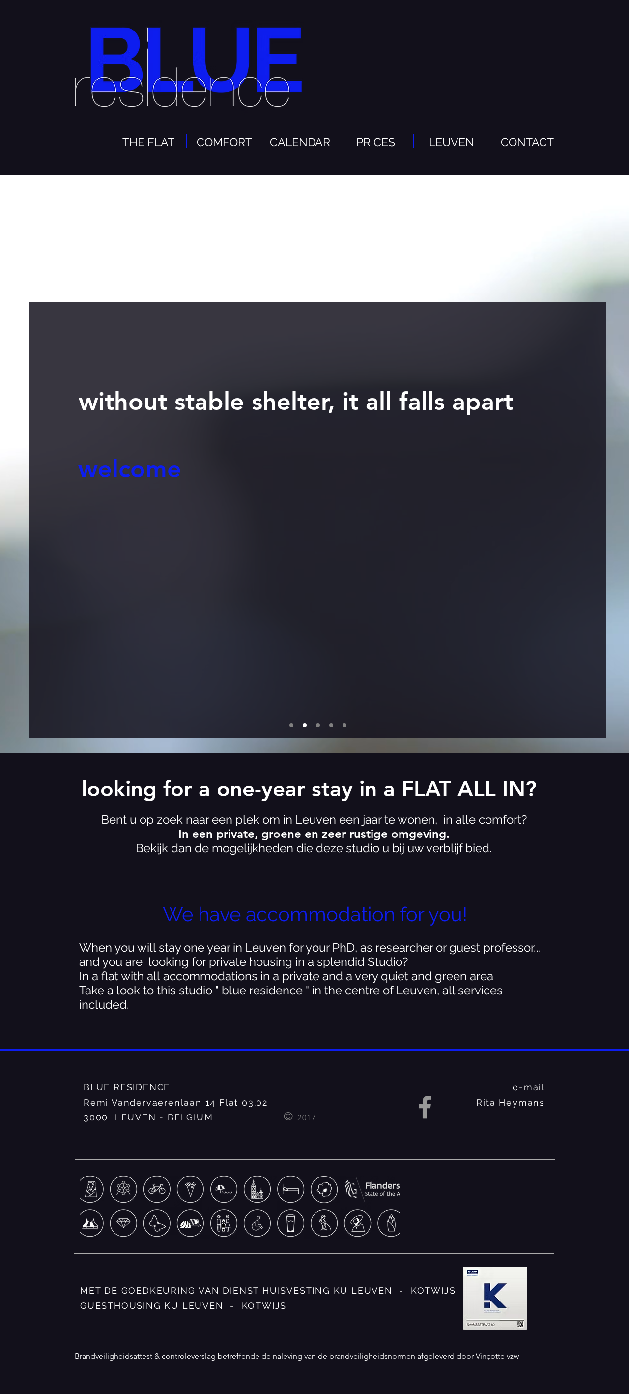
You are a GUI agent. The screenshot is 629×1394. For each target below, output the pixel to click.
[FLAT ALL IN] (318, 725)
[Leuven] (305, 725)
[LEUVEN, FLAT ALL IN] (291, 725)
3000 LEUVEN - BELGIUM (148, 1117)
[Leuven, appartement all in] (344, 725)
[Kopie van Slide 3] (331, 725)
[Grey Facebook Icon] (425, 1107)
